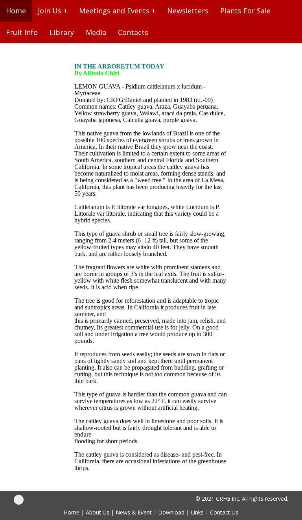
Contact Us (224, 512)
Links (197, 512)
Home (71, 512)
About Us (97, 512)
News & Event (134, 512)
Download (171, 512)
